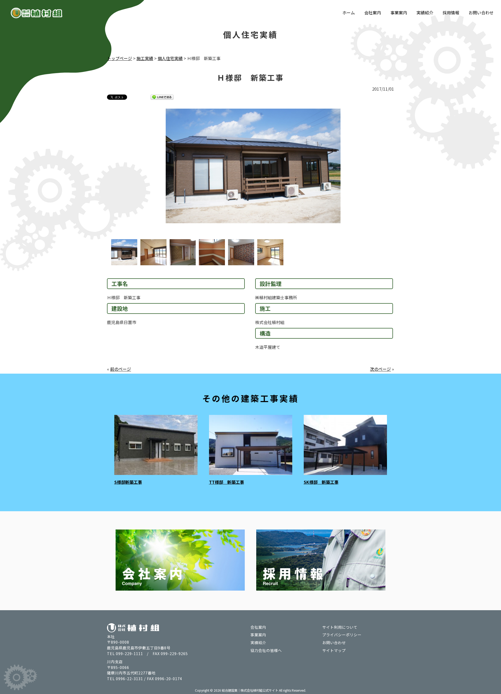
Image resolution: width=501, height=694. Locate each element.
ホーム (348, 12)
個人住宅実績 (170, 58)
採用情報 (451, 12)
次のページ (380, 369)
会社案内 (372, 12)
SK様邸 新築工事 (321, 482)
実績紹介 (424, 12)
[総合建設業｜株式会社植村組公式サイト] (36, 14)
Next (404, 174)
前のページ (120, 369)
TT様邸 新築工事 (226, 482)
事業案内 (398, 12)
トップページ (119, 58)
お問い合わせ (481, 12)
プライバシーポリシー (341, 634)
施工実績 (144, 58)
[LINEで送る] (162, 97)
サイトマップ (334, 650)
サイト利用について (339, 627)
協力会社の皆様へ (266, 650)
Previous (96, 174)
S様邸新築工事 (128, 482)
